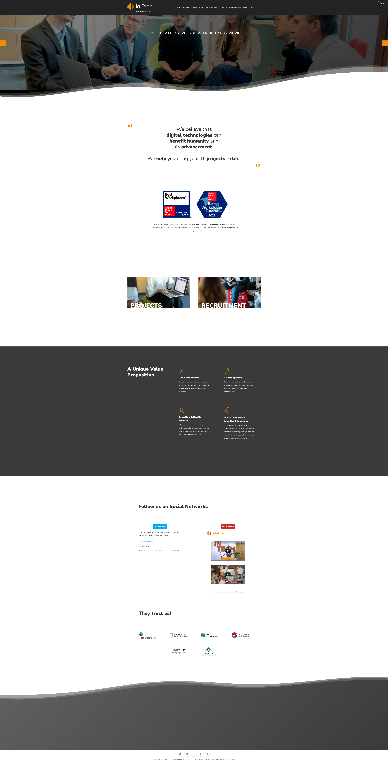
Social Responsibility (233, 7)
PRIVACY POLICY (169, 759)
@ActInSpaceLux (176, 550)
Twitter (161, 526)
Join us (221, 7)
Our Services (186, 7)
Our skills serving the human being (194, 36)
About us (177, 7)
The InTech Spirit (211, 7)
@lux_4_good (158, 550)
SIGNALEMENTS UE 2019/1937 (186, 759)
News (245, 7)
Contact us (253, 7)
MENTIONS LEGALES (229, 759)
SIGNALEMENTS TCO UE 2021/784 (209, 759)
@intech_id (142, 550)
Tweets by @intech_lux (146, 541)
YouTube (229, 526)
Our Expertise (198, 7)
